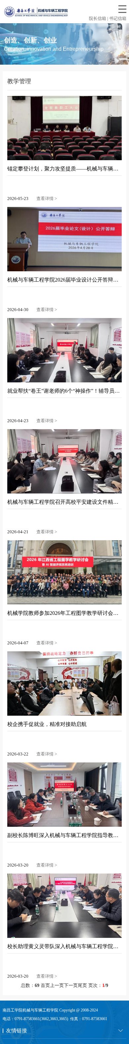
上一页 (57, 985)
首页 (45, 985)
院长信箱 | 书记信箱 (107, 18)
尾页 (82, 985)
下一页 (71, 985)
